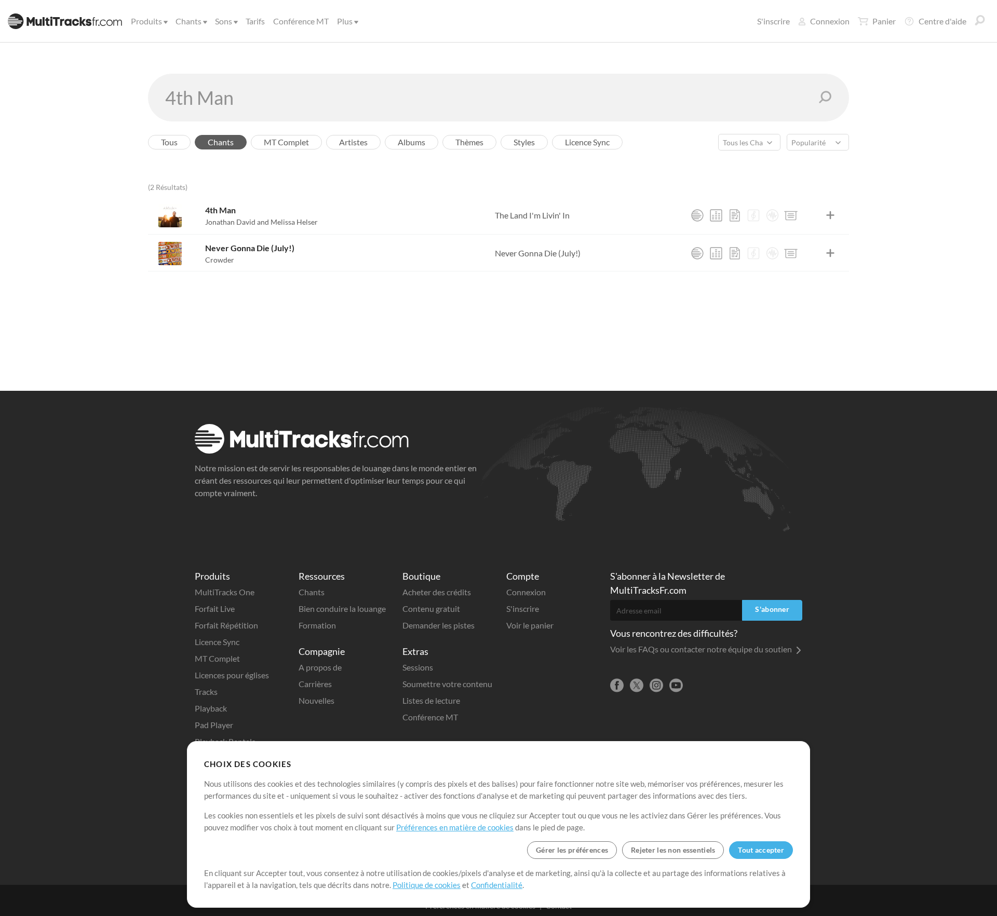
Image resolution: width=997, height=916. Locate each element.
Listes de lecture (431, 700)
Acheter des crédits (436, 592)
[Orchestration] (753, 215)
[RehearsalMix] (716, 215)
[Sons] (772, 215)
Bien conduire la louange (342, 608)
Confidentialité (496, 885)
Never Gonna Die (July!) (249, 248)
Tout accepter (761, 849)
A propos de (320, 667)
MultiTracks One (224, 592)
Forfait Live (215, 608)
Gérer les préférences (572, 849)
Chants (188, 21)
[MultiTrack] (697, 215)
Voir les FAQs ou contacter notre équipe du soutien (701, 649)
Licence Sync (217, 642)
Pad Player (214, 725)
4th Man (220, 210)
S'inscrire (773, 21)
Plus (345, 21)
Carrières (315, 684)
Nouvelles (316, 700)
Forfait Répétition (226, 625)
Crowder (219, 259)
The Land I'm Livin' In (532, 215)
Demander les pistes (438, 625)
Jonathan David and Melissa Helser (261, 221)
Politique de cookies (427, 885)
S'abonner (772, 609)
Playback (211, 708)
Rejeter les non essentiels (673, 849)
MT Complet (217, 658)
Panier (884, 21)
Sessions (417, 667)
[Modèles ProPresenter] (791, 215)
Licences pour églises (232, 675)
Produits (146, 21)
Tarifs (255, 21)
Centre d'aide (942, 21)
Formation (317, 625)
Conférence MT (301, 21)
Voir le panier (530, 625)
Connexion (830, 21)
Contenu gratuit (431, 608)
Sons (223, 21)
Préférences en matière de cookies (455, 827)
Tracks (206, 691)
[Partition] (734, 215)
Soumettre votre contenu (447, 684)
